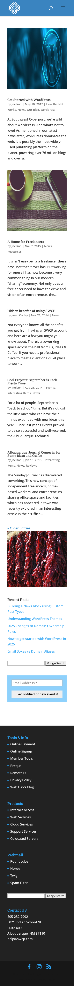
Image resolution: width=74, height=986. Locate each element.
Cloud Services (21, 824)
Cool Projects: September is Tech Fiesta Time (32, 381)
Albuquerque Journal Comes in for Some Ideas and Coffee (34, 454)
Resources (14, 251)
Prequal (16, 766)
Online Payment (22, 744)
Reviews (31, 465)
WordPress (46, 980)
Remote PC (18, 773)
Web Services (20, 817)
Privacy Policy (20, 780)
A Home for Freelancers (25, 241)
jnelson (17, 104)
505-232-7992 (17, 916)
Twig (13, 875)
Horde (15, 868)
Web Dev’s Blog (22, 787)
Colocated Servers (24, 838)
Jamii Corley (20, 315)
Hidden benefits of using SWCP (31, 311)
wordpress (48, 110)
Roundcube (19, 861)
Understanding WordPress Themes (34, 618)
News (21, 110)
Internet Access (22, 810)
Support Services (23, 831)
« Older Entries (18, 528)
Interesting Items (19, 393)
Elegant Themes (46, 974)
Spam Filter (19, 883)
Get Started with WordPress (29, 99)
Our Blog (33, 110)
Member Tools (21, 758)
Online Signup (21, 751)
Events (50, 388)
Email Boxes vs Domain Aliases (31, 651)
